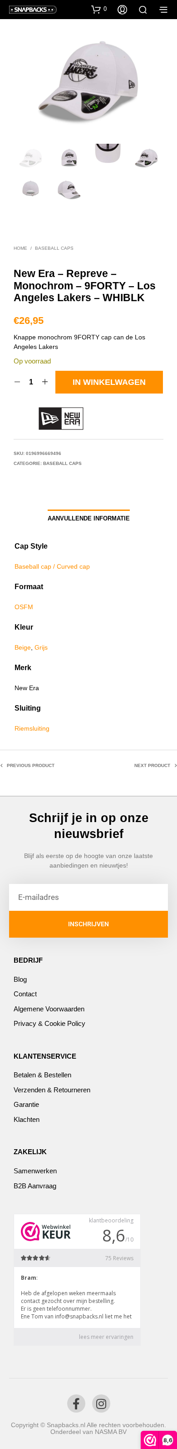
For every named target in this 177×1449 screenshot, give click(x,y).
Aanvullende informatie (89, 518)
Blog (20, 979)
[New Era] (61, 418)
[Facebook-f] (76, 1403)
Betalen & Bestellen (42, 1075)
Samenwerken (35, 1171)
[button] (99, 9)
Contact (25, 994)
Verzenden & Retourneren (52, 1090)
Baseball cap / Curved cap (52, 566)
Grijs (41, 647)
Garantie (26, 1104)
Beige (23, 647)
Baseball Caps (54, 248)
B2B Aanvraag (35, 1186)
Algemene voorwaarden (49, 1009)
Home (20, 248)
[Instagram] (101, 1403)
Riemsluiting (32, 728)
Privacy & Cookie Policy (49, 1023)
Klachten (26, 1119)
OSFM (24, 607)
